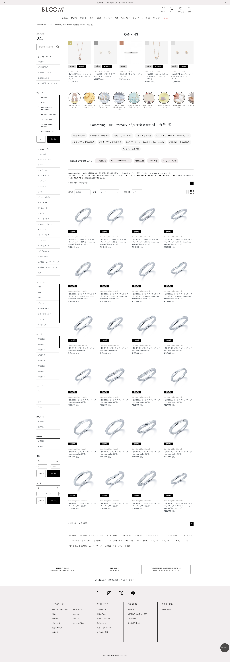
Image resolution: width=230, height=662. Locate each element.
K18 (39, 287)
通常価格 (41, 441)
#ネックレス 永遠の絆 (99, 136)
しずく (40, 401)
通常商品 (41, 421)
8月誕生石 (41, 62)
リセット (41, 139)
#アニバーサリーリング (120, 161)
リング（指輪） (43, 170)
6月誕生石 (41, 366)
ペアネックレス (43, 246)
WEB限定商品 (43, 67)
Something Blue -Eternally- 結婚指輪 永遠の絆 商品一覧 (74, 25)
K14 (39, 292)
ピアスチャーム (43, 202)
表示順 (70, 192)
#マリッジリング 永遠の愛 (110, 142)
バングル (41, 213)
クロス (40, 396)
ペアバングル (43, 256)
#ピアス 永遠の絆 (144, 136)
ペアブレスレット (44, 251)
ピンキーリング (43, 175)
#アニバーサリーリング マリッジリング (172, 136)
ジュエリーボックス (45, 224)
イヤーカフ (42, 186)
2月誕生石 (41, 344)
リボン (40, 407)
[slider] (39, 461)
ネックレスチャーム (45, 159)
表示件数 (127, 192)
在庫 (94, 192)
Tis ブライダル (46, 119)
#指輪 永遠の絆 (79, 136)
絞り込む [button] (54, 139)
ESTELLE (44, 102)
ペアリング (42, 240)
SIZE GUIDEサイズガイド (114, 569)
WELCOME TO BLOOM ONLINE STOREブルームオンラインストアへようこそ (165, 569)
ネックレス (42, 154)
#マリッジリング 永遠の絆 (83, 142)
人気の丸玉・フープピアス (47, 83)
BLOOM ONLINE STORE (44, 25)
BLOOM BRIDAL (169, 175)
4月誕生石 (41, 355)
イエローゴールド (44, 308)
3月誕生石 (41, 349)
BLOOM (44, 97)
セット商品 (42, 229)
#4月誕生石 (101, 161)
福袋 (39, 273)
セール (40, 446)
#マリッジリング (170, 161)
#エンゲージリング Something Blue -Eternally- (145, 142)
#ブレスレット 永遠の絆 (179, 142)
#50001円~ (153, 161)
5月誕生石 (41, 360)
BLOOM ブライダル (48, 114)
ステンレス (42, 325)
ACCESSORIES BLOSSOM (46, 108)
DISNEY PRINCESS (48, 131)
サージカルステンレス (46, 72)
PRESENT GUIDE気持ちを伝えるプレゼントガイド (62, 569)
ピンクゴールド (43, 303)
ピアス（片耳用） (44, 197)
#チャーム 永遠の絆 (131, 149)
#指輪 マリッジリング (122, 136)
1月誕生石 (41, 339)
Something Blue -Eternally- (47, 126)
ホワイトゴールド (44, 314)
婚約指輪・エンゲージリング (48, 262)
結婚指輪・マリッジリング (47, 267)
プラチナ (41, 319)
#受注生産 (139, 161)
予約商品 (41, 427)
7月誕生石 (41, 371)
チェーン (41, 165)
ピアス (40, 192)
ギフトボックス (43, 219)
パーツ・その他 (43, 235)
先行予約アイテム (76, 178)
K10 (39, 298)
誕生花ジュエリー (44, 78)
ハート (40, 391)
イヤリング (42, 181)
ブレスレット (43, 208)
